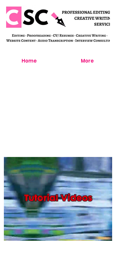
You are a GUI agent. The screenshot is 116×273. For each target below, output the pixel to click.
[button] (100, 233)
